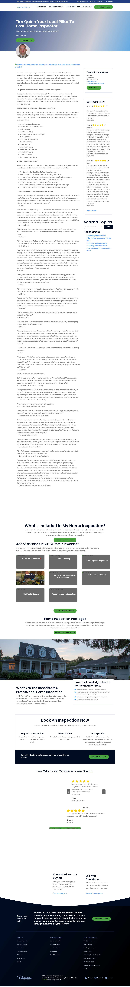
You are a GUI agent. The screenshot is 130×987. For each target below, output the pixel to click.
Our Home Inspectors (56, 948)
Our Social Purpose (22, 951)
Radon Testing (88, 944)
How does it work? (55, 941)
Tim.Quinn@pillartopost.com (95, 83)
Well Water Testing (89, 961)
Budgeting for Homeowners (96, 243)
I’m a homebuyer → (60, 893)
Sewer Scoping (88, 951)
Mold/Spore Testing (89, 941)
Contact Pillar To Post (23, 941)
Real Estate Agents (56, 7)
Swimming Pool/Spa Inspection (92, 955)
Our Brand (70, 7)
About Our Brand (21, 948)
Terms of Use (59, 979)
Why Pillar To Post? (22, 944)
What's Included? (55, 944)
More (85, 968)
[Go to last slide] (68, 791)
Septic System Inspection (91, 948)
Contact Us (94, 88)
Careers (19, 961)
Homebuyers (53, 951)
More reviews (91, 211)
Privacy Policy (48, 979)
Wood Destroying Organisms (91, 965)
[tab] (83, 807)
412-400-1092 (92, 81)
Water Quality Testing (90, 958)
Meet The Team (21, 958)
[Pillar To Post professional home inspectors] (23, 7)
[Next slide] (104, 791)
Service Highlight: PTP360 (96, 235)
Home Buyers (41, 7)
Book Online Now (103, 7)
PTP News (20, 955)
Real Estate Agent (55, 955)
